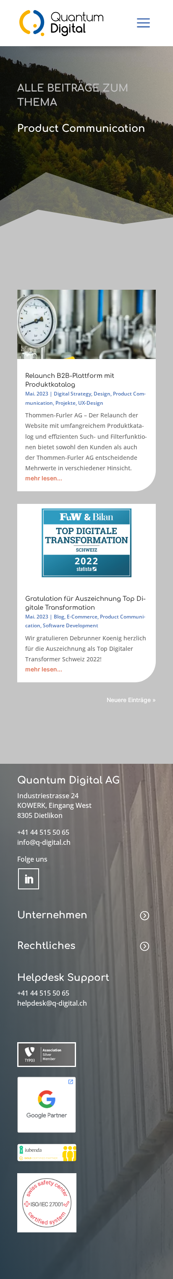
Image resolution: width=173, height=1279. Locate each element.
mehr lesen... (43, 478)
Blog (59, 616)
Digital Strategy (72, 393)
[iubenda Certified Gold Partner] (47, 1162)
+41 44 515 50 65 (43, 832)
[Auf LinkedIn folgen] (28, 878)
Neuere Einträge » (131, 699)
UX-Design (90, 402)
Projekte (65, 402)
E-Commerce (82, 616)
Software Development (70, 625)
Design (102, 393)
